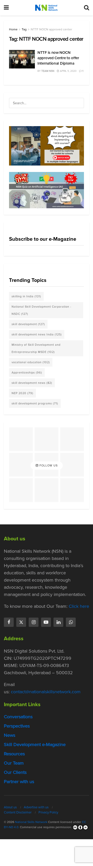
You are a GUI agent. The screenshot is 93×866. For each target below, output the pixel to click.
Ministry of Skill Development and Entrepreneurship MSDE (36, 348)
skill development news (32, 383)
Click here (79, 606)
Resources (14, 753)
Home (13, 29)
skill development (28, 324)
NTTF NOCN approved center (51, 29)
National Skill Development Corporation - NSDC (41, 310)
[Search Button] (86, 7)
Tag (24, 29)
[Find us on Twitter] (21, 622)
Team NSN (47, 71)
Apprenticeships (27, 372)
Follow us (48, 465)
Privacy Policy (48, 812)
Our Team (14, 763)
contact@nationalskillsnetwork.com (46, 691)
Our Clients (15, 772)
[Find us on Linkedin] (58, 622)
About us (10, 807)
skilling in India (26, 296)
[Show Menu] (6, 7)
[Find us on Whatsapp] (71, 622)
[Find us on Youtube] (46, 622)
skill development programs (35, 403)
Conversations (18, 716)
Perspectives (17, 726)
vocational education (31, 362)
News (9, 735)
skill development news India (37, 334)
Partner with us (19, 781)
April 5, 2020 (67, 71)
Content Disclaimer (18, 812)
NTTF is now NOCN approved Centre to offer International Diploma (58, 58)
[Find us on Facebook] (9, 622)
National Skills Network (31, 822)
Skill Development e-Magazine (35, 744)
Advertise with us (36, 807)
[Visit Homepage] (46, 8)
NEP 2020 (22, 393)
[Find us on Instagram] (33, 622)
